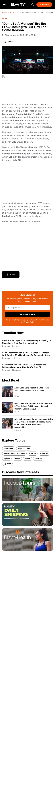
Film (12, 12)
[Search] (33, 4)
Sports (7, 458)
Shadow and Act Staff (14, 35)
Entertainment (24, 448)
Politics (38, 458)
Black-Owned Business (14, 453)
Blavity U (44, 453)
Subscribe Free (27, 314)
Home (4, 12)
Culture (32, 453)
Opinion (7, 464)
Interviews (8, 448)
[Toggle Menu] (4, 4)
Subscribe (44, 4)
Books (27, 458)
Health (17, 458)
